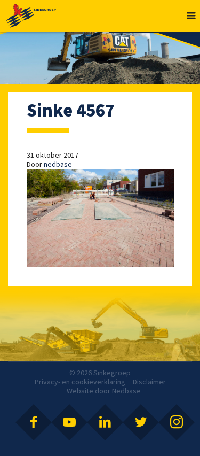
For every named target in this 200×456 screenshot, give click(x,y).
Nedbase (126, 391)
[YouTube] (69, 422)
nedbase (58, 164)
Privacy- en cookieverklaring (80, 382)
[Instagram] (176, 422)
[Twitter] (141, 422)
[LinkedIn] (105, 422)
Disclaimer (149, 382)
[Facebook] (33, 422)
